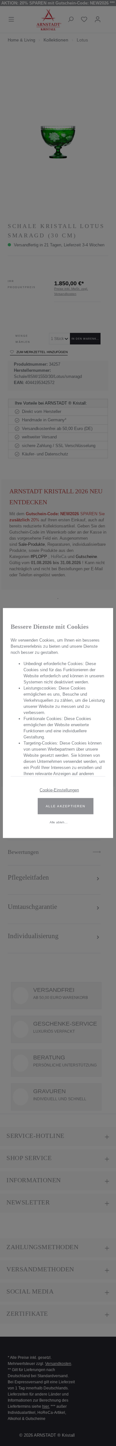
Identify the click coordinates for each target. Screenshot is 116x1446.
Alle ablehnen (60, 822)
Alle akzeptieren (65, 806)
